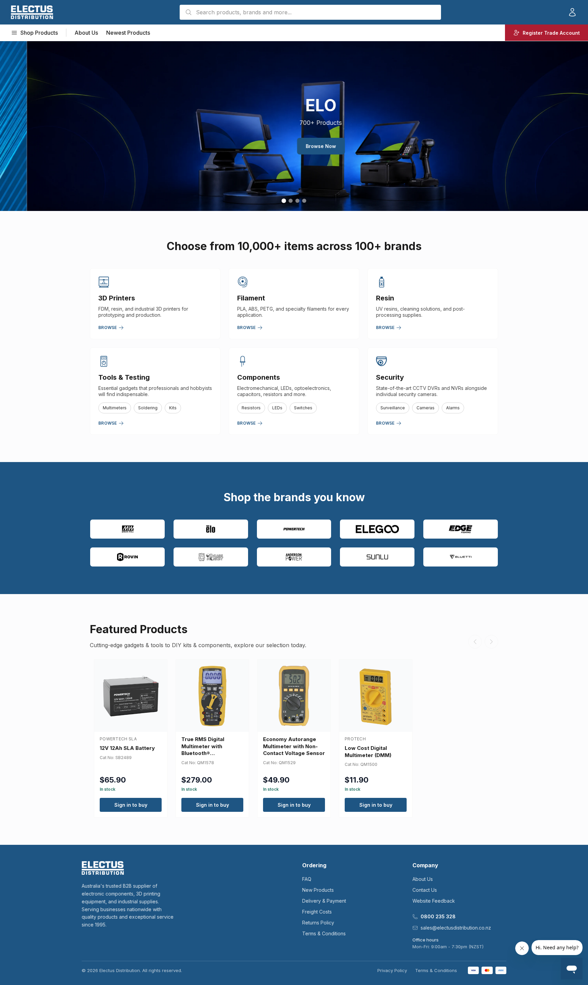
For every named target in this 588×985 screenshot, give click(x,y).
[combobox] (310, 12)
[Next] (491, 642)
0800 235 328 (438, 916)
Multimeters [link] (115, 407)
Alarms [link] (453, 407)
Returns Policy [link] (318, 922)
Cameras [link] (425, 407)
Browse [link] (107, 327)
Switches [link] (303, 407)
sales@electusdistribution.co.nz (456, 928)
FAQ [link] (306, 879)
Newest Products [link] (128, 32)
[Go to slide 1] (284, 201)
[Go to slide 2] (291, 201)
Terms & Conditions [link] (324, 933)
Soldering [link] (148, 407)
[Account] (572, 12)
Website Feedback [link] (433, 901)
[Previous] (475, 642)
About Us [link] (86, 32)
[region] (294, 126)
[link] (32, 12)
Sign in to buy (130, 805)
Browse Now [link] (294, 146)
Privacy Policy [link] (392, 970)
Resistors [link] (251, 407)
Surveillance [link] (392, 407)
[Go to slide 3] (297, 200)
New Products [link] (318, 890)
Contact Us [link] (424, 890)
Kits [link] (173, 407)
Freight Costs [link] (317, 912)
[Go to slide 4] (304, 201)
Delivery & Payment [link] (324, 901)
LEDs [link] (277, 407)
